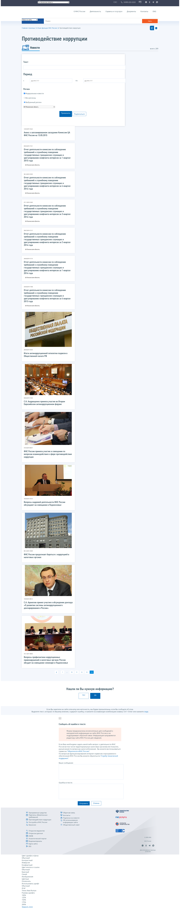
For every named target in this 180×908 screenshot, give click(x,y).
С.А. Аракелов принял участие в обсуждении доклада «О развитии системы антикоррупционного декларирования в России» (48, 605)
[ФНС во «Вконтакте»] (146, 2)
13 (86, 672)
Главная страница (28, 28)
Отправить (83, 803)
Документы (131, 11)
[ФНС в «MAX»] (156, 2)
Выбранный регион (33, 102)
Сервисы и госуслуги (114, 11)
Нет (83, 695)
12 (81, 672)
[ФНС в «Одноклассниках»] (149, 2)
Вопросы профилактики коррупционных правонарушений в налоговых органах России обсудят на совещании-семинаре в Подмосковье (46, 660)
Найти (150, 21)
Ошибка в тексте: (65, 783)
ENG (154, 11)
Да (95, 695)
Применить (65, 113)
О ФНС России (79, 11)
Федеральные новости (34, 93)
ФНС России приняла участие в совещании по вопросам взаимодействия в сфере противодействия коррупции (48, 454)
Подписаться (79, 114)
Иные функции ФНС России (47, 28)
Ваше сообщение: (66, 763)
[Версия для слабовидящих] (116, 2)
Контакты (144, 11)
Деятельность (95, 11)
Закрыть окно (27, 907)
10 (71, 672)
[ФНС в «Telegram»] (153, 2)
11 (76, 672)
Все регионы (31, 98)
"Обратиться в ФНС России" (78, 751)
